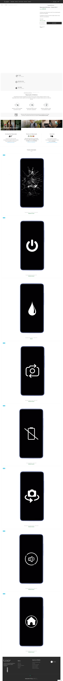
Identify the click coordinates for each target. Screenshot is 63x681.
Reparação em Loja (35, 92)
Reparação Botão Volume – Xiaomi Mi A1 (31, 588)
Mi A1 (43, 27)
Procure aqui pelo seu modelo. (43, 115)
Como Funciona (21, 1)
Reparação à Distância (28, 92)
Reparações (12, 1)
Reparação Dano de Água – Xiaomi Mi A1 (31, 337)
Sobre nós (25, 1)
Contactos (29, 1)
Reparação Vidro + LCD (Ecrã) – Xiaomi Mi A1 (31, 212)
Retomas (16, 1)
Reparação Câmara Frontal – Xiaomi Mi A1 (31, 400)
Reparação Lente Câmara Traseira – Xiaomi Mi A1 (31, 525)
